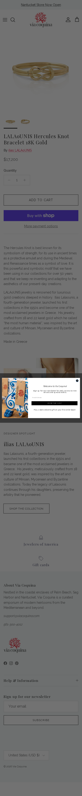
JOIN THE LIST (54, 403)
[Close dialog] (77, 380)
